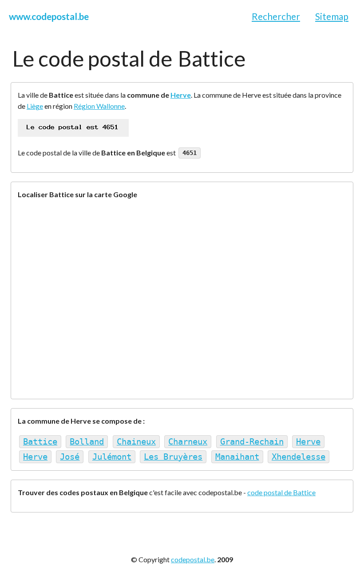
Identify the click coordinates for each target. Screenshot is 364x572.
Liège (35, 106)
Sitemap (331, 16)
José (69, 456)
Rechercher (276, 16)
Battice (40, 441)
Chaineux (136, 441)
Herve (180, 95)
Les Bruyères (173, 456)
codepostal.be (192, 559)
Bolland (87, 441)
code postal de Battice (281, 492)
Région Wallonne (99, 106)
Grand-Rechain (252, 441)
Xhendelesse (298, 456)
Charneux (187, 441)
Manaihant (237, 456)
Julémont (111, 456)
